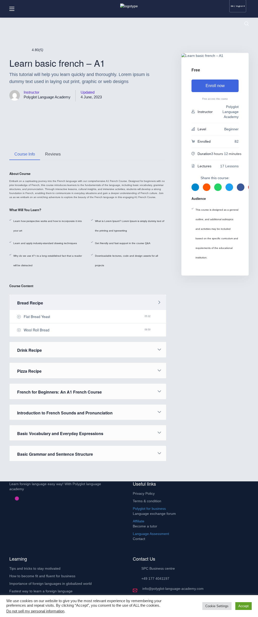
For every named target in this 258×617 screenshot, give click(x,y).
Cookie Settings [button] (217, 606)
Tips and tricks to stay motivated (34, 568)
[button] (246, 23)
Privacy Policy (144, 493)
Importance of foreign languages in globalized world (50, 584)
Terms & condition (147, 501)
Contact (139, 539)
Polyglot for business (149, 509)
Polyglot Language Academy (47, 97)
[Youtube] (21, 498)
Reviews (53, 154)
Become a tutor (145, 526)
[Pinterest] (13, 498)
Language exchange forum (154, 514)
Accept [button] (243, 606)
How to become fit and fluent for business (42, 576)
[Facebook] (9, 498)
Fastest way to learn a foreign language (41, 591)
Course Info (24, 154)
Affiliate (138, 521)
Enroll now (215, 86)
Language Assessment (151, 534)
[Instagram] (17, 498)
